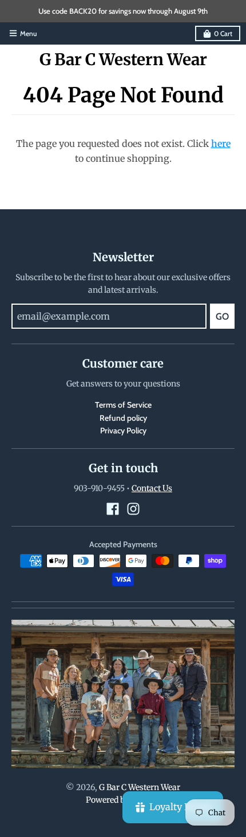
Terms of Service (123, 405)
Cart (223, 33)
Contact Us (152, 488)
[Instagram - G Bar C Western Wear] (133, 509)
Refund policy (123, 418)
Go (222, 316)
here (221, 143)
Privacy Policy (123, 430)
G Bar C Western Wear (123, 59)
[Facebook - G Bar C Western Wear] (113, 509)
